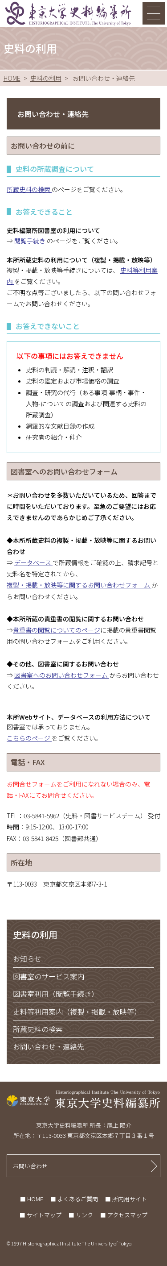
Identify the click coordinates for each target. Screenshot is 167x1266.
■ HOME (31, 1199)
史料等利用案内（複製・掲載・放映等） (77, 1011)
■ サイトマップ (40, 1215)
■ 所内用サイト (126, 1199)
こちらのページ (29, 737)
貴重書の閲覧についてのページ (56, 629)
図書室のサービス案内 (48, 976)
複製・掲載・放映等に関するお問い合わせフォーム (79, 584)
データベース (33, 562)
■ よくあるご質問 (74, 1199)
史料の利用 (45, 78)
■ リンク (81, 1215)
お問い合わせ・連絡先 (48, 1046)
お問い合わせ (30, 1166)
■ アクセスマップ (123, 1215)
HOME (12, 78)
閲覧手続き (30, 240)
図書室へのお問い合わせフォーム (61, 674)
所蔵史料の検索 (29, 189)
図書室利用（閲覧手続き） (55, 993)
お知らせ (27, 958)
